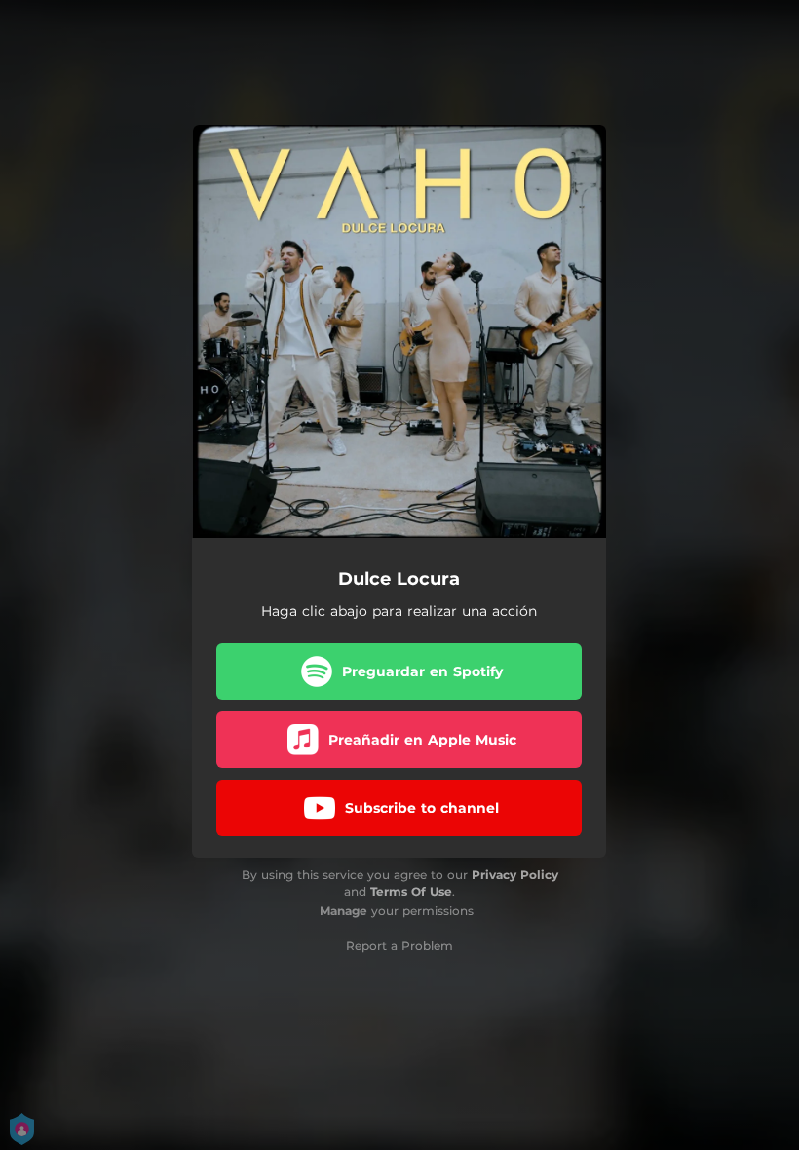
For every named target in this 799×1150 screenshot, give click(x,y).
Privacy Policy (515, 874)
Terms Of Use (411, 891)
